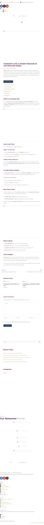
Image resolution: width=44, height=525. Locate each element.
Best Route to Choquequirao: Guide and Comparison (12, 353)
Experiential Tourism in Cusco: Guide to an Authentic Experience (15, 361)
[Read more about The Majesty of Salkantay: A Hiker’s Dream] (25, 281)
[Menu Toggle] (22, 22)
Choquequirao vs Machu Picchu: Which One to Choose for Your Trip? (15, 355)
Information (5, 287)
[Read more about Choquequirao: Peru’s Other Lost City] (6, 281)
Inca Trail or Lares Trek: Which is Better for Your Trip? (12, 359)
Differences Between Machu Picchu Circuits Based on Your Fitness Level (16, 357)
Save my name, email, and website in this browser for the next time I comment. (17, 321)
